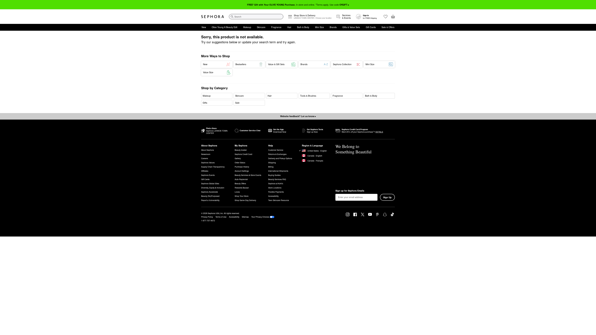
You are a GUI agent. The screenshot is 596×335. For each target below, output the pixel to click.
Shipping (272, 162)
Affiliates (204, 171)
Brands (333, 27)
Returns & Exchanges (277, 154)
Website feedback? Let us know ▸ (298, 116)
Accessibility (273, 196)
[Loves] (385, 16)
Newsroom (205, 154)
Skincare (261, 27)
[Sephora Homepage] (212, 17)
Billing (270, 166)
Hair (289, 27)
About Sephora (207, 150)
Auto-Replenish (241, 179)
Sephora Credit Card (243, 154)
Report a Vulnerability (210, 200)
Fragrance (276, 27)
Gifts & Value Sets (351, 27)
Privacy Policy (207, 216)
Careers (204, 158)
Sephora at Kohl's (275, 183)
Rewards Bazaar (242, 187)
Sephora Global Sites (210, 183)
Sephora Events (208, 175)
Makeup (247, 27)
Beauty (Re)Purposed (210, 196)
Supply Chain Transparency (213, 166)
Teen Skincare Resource (278, 200)
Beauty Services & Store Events (248, 175)
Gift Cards (371, 27)
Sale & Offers (388, 27)
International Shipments (278, 171)
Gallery (238, 158)
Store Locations (274, 187)
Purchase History (242, 166)
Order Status (240, 162)
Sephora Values (208, 162)
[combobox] (256, 16)
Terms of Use (220, 216)
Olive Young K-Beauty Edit (224, 27)
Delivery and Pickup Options (280, 158)
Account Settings (242, 171)
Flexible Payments (276, 191)
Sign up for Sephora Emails (349, 190)
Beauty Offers (240, 183)
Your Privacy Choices (260, 216)
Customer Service (275, 150)
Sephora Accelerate (209, 191)
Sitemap (245, 216)
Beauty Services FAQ (277, 179)
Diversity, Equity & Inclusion (212, 187)
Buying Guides (274, 175)
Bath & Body (303, 27)
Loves (237, 191)
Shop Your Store (241, 196)
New (204, 27)
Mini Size (319, 27)
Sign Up (387, 197)
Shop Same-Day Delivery (245, 200)
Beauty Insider (241, 150)
